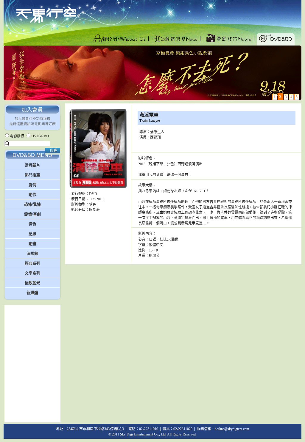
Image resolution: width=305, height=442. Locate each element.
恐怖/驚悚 (32, 204)
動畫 (32, 243)
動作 (32, 194)
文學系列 (32, 273)
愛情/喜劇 (32, 214)
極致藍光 (32, 283)
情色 (32, 224)
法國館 (32, 253)
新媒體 (32, 292)
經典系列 (32, 263)
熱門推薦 (32, 175)
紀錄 (32, 234)
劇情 (32, 185)
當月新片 (32, 165)
